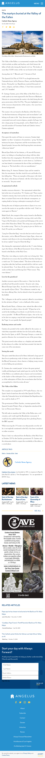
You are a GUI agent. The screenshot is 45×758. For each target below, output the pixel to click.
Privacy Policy (27, 753)
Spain (16, 453)
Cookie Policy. (6, 755)
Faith (4, 10)
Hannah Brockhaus (7, 628)
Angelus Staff (5, 502)
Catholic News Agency (9, 21)
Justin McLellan (6, 617)
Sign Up (39, 683)
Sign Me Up (6, 681)
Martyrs (4, 453)
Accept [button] (40, 754)
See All (38, 511)
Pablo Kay (4, 639)
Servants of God (10, 453)
